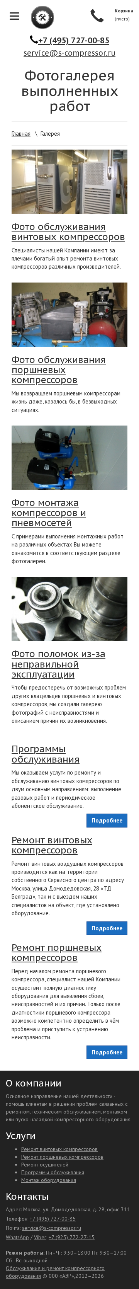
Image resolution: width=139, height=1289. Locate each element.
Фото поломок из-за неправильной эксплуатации (58, 664)
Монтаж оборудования (48, 1180)
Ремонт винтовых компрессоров (52, 845)
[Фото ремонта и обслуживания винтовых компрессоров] (69, 182)
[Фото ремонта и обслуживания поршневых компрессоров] (69, 315)
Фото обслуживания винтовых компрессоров (68, 232)
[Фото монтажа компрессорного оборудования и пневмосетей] (69, 458)
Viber (40, 1237)
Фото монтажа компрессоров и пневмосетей (49, 513)
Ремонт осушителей (44, 1164)
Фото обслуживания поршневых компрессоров (59, 370)
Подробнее (107, 820)
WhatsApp (17, 1237)
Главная (21, 133)
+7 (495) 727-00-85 (73, 40)
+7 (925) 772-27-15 (72, 1237)
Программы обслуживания (46, 754)
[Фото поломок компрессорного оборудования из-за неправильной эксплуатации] (69, 609)
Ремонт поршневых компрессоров (57, 953)
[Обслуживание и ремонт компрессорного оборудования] (38, 17)
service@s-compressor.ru (69, 52)
